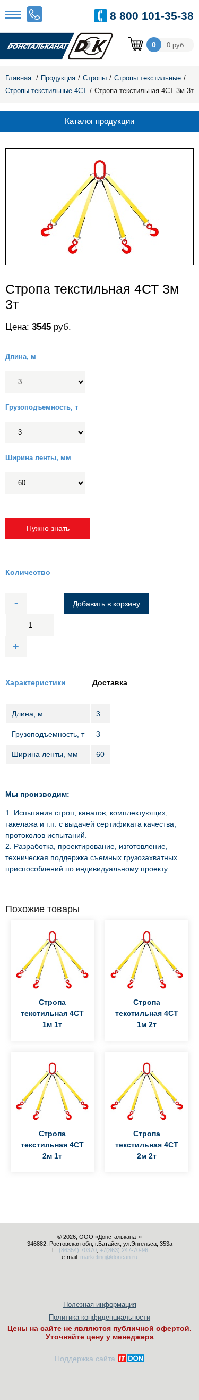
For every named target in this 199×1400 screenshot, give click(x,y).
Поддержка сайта (85, 1358)
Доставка (109, 682)
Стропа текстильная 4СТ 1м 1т (52, 1013)
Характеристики (35, 682)
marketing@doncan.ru (108, 1257)
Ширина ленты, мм (38, 458)
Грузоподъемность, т (41, 407)
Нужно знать (48, 528)
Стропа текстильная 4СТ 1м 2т (146, 1013)
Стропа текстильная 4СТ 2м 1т (52, 1144)
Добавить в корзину (106, 603)
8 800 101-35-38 (152, 16)
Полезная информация (99, 1305)
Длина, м (20, 357)
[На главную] (63, 46)
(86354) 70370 (78, 1250)
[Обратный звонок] (34, 14)
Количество (27, 572)
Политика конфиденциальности (99, 1317)
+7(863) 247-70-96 (124, 1250)
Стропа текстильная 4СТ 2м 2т (146, 1144)
